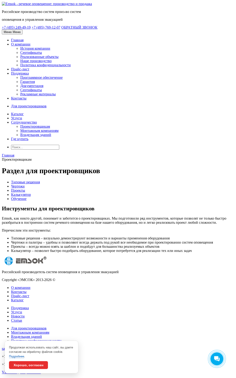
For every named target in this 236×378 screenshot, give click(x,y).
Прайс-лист (20, 69)
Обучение (19, 199)
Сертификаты (31, 52)
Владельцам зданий (35, 135)
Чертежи (18, 186)
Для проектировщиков (29, 328)
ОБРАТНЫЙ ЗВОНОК (79, 27)
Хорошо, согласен (28, 365)
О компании (20, 44)
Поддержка (20, 73)
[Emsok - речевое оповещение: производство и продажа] (47, 4)
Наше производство (36, 61)
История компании (35, 48)
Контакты (19, 98)
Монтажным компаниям (39, 131)
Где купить (19, 139)
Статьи (16, 320)
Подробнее (16, 356)
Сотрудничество (24, 122)
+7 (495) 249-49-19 (16, 27)
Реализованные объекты (39, 57)
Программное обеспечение (41, 77)
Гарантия (27, 82)
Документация (31, 86)
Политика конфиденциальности (45, 65)
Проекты (18, 190)
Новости (18, 316)
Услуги (16, 118)
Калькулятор (21, 195)
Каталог (17, 114)
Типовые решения (25, 182)
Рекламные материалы (38, 94)
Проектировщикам (35, 126)
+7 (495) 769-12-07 (46, 27)
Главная (17, 40)
